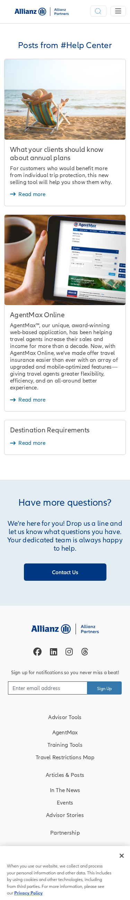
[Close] (121, 855)
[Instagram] (69, 651)
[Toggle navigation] (118, 11)
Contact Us (65, 572)
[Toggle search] (98, 11)
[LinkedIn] (53, 651)
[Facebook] (37, 651)
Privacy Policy (28, 893)
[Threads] (84, 651)
